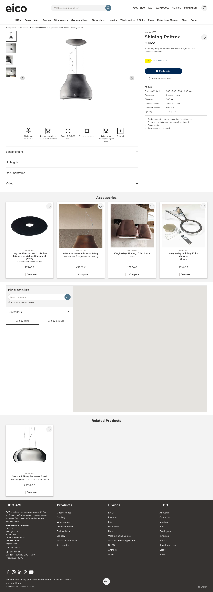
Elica (110, 522)
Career (163, 549)
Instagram (164, 536)
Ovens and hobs (79, 20)
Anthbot (112, 549)
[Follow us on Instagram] (13, 572)
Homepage (10, 27)
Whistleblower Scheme (39, 579)
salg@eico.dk (11, 543)
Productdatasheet (160, 60)
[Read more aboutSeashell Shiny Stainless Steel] (29, 460)
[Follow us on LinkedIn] (19, 572)
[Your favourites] (204, 8)
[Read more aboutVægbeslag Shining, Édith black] (132, 240)
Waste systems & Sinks (132, 20)
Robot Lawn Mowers (167, 20)
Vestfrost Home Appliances (122, 540)
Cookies (59, 579)
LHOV (18, 20)
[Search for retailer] (67, 297)
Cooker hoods (32, 20)
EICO (110, 512)
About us (164, 512)
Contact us (165, 517)
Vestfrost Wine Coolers (119, 536)
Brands (194, 20)
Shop (184, 20)
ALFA (111, 554)
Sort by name (22, 321)
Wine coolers (61, 20)
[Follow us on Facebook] (8, 572)
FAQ (150, 7)
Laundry (113, 20)
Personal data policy (16, 579)
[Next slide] (132, 78)
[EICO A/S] (106, 581)
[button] (11, 36)
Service (176, 7)
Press (162, 554)
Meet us (164, 522)
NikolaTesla (113, 526)
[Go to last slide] (22, 78)
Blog (162, 526)
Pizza (151, 20)
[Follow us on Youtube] (31, 572)
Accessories (63, 545)
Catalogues (162, 7)
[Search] (108, 8)
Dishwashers (98, 20)
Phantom (112, 517)
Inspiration (190, 7)
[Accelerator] (17, 7)
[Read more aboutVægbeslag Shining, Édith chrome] (183, 240)
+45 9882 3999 (12, 540)
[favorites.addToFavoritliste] (204, 37)
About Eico (139, 7)
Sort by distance (56, 321)
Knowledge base (168, 545)
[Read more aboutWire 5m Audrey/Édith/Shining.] (81, 240)
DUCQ (111, 545)
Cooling (47, 20)
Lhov (110, 531)
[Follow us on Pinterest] (25, 572)
